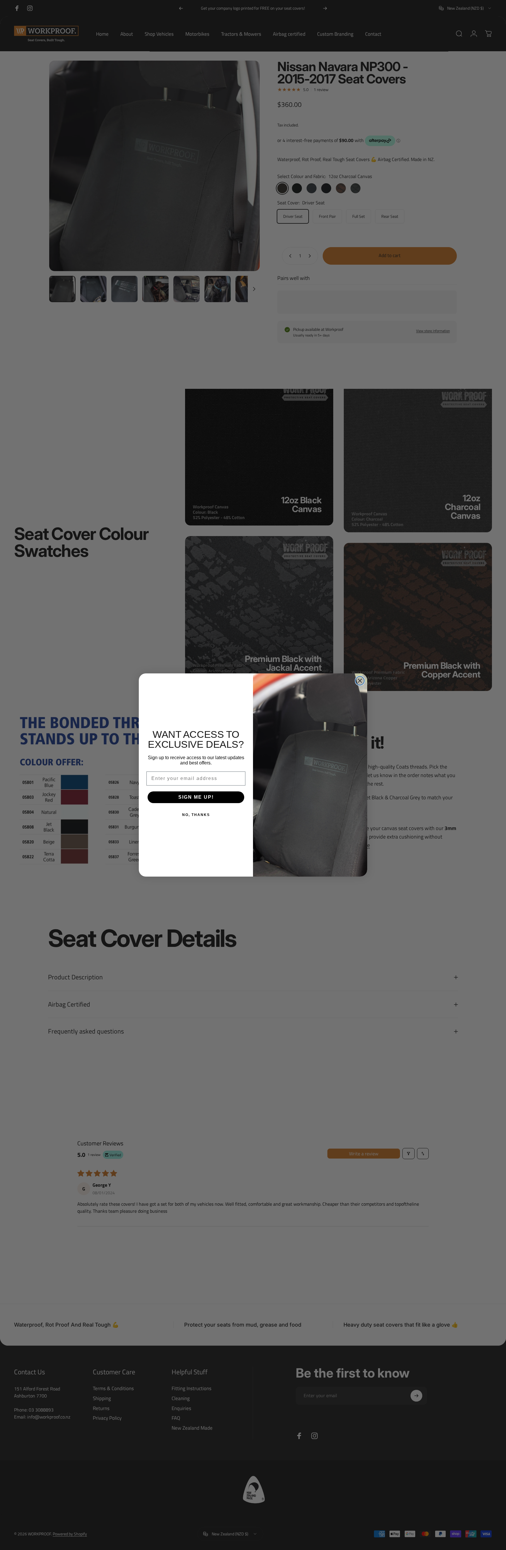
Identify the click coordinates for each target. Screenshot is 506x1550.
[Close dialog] (359, 680)
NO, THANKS (196, 815)
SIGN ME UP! (196, 797)
